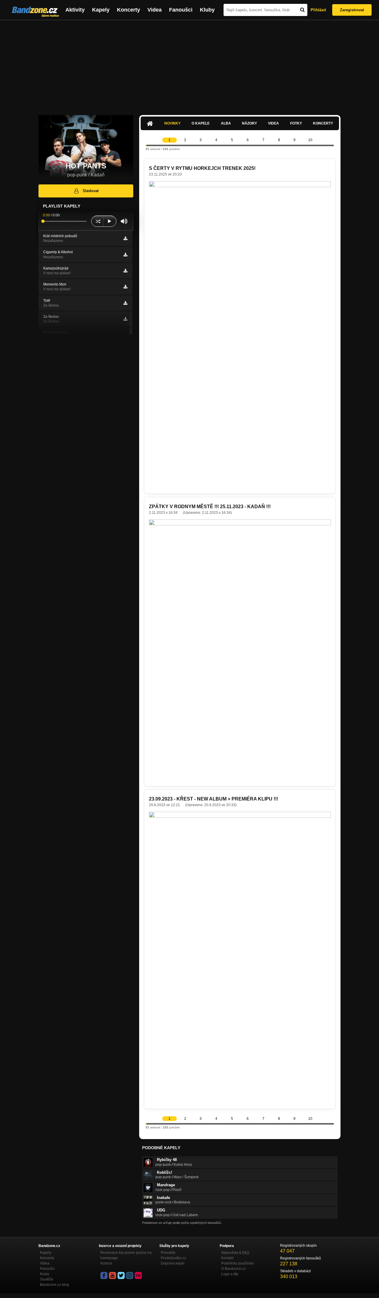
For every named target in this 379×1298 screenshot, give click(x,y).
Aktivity (75, 10)
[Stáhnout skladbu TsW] (125, 303)
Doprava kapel (172, 1263)
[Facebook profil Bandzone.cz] (103, 1275)
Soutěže (46, 1279)
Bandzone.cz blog (54, 1285)
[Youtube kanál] (112, 1275)
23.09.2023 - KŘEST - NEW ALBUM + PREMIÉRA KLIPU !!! (213, 798)
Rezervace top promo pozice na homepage (126, 1255)
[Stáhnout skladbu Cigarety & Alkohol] (125, 255)
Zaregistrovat (352, 10)
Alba (226, 123)
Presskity (168, 1253)
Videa (154, 10)
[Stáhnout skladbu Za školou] (125, 319)
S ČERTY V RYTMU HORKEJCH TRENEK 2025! (202, 168)
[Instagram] (129, 1275)
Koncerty (128, 10)
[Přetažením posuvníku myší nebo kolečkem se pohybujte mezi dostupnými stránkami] (146, 145)
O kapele (201, 123)
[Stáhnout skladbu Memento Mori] (125, 287)
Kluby (207, 10)
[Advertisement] (189, 64)
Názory (249, 123)
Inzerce (106, 1263)
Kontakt (227, 1258)
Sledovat (91, 191)
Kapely (101, 10)
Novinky (172, 123)
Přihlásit (318, 10)
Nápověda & (235, 1253)
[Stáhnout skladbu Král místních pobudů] (125, 238)
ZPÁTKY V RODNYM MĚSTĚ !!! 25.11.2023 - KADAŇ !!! (210, 506)
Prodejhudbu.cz (173, 1258)
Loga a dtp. (230, 1274)
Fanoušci (180, 10)
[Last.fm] (138, 1275)
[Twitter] (121, 1275)
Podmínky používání (237, 1263)
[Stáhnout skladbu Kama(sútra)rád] (125, 271)
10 (310, 140)
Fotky (296, 123)
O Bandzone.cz (233, 1269)
